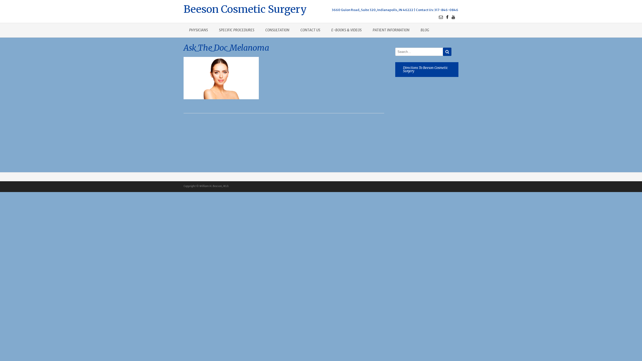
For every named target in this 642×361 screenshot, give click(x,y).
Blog (425, 30)
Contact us (310, 30)
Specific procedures (236, 30)
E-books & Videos (346, 30)
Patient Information (391, 30)
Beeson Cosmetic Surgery (245, 8)
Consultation (277, 30)
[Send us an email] (441, 17)
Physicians (198, 30)
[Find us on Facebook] (447, 17)
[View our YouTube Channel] (453, 17)
